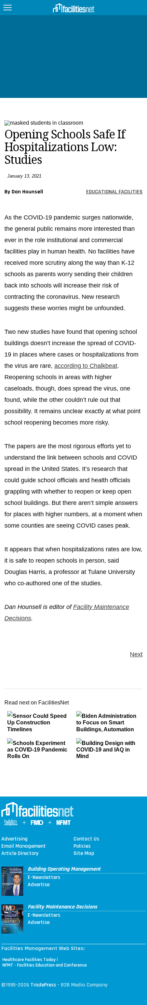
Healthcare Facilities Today (29, 959)
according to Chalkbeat (85, 365)
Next (136, 654)
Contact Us (86, 839)
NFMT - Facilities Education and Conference (44, 965)
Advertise (39, 885)
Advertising (14, 839)
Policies (82, 846)
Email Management (23, 846)
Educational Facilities (114, 191)
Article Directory (19, 853)
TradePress (43, 985)
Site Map (84, 853)
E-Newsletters (44, 877)
